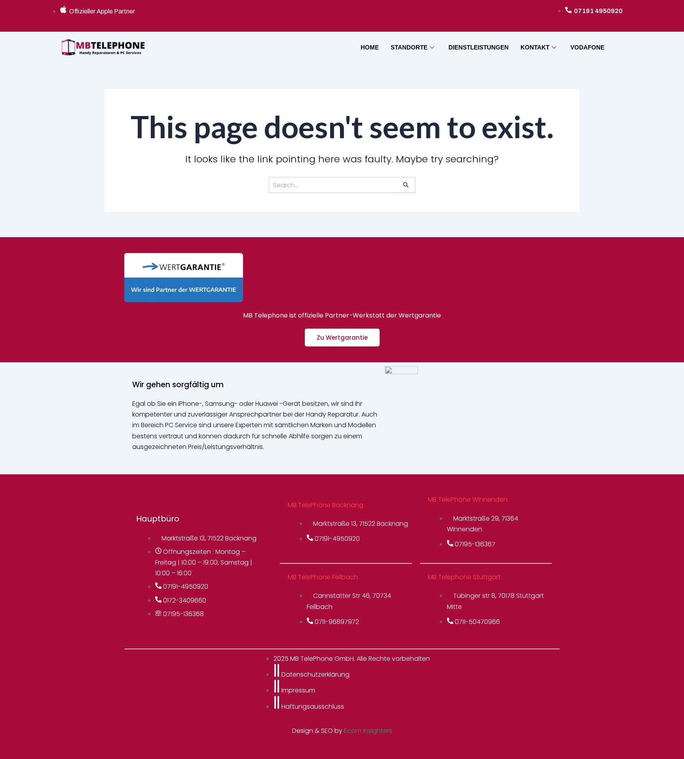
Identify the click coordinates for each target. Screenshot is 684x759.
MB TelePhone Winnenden (467, 499)
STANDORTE (409, 47)
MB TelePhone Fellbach (323, 577)
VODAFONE (587, 47)
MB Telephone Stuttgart (464, 577)
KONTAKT (535, 47)
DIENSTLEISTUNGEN (478, 47)
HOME (370, 47)
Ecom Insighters (368, 730)
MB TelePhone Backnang (325, 505)
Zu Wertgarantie (342, 337)
